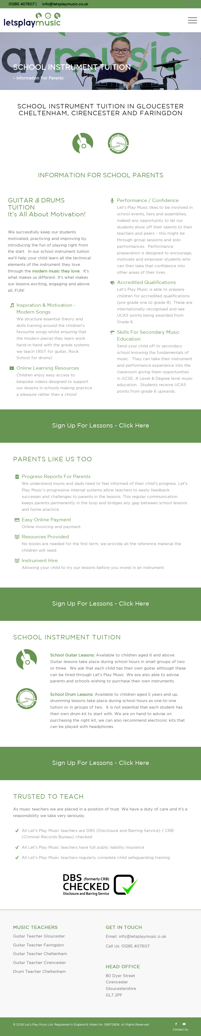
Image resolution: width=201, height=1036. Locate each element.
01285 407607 (22, 4)
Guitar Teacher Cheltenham (40, 954)
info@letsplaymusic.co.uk (64, 4)
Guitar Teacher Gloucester (39, 936)
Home (191, 4)
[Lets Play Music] (32, 20)
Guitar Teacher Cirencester (39, 962)
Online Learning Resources (47, 368)
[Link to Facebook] (176, 1024)
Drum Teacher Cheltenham (39, 971)
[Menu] (190, 20)
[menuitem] (190, 4)
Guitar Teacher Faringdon (38, 945)
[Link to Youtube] (184, 1024)
